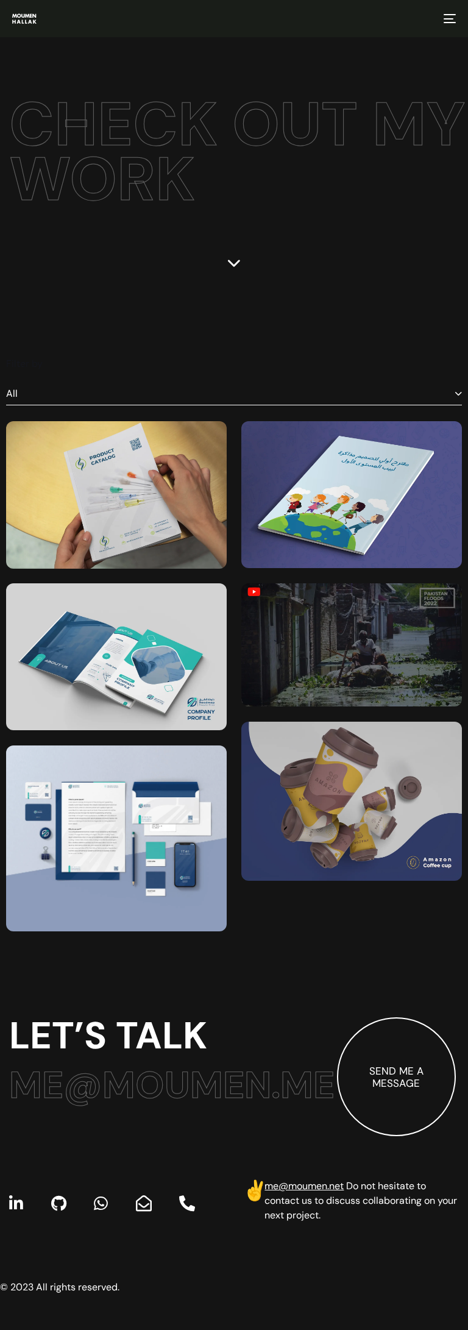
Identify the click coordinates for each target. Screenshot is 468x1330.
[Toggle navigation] (382, 18)
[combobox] (234, 394)
